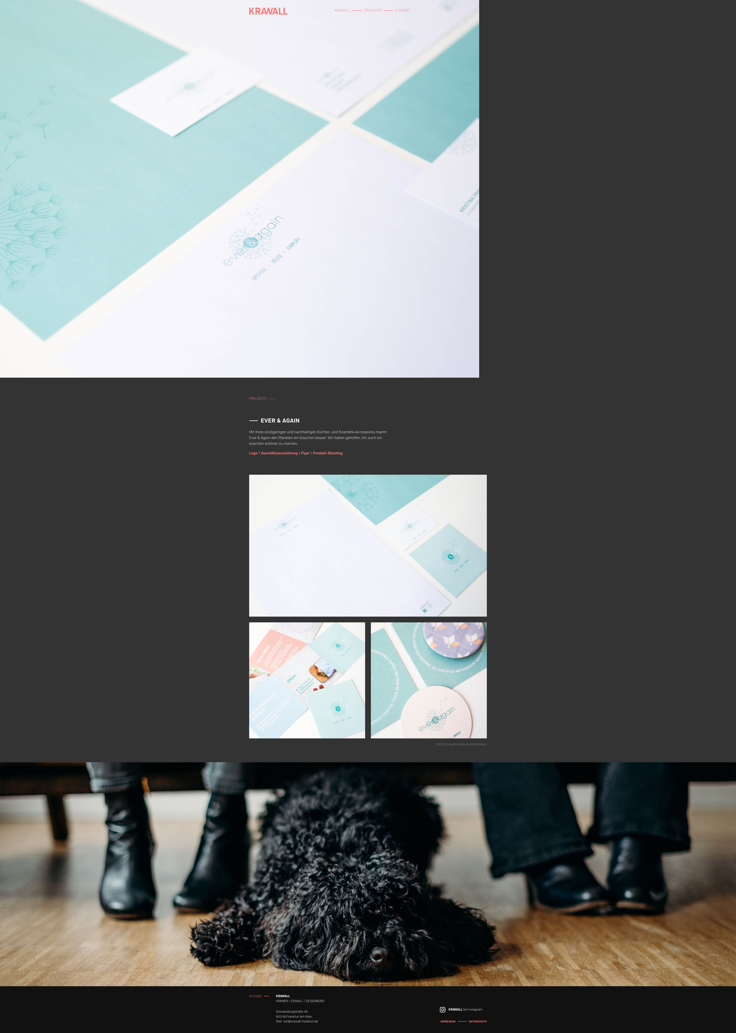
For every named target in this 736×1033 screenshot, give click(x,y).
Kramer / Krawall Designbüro (268, 14)
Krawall (342, 10)
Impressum (448, 1021)
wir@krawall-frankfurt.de (300, 1021)
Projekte (373, 10)
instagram (442, 1010)
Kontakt (402, 10)
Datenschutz (478, 1021)
